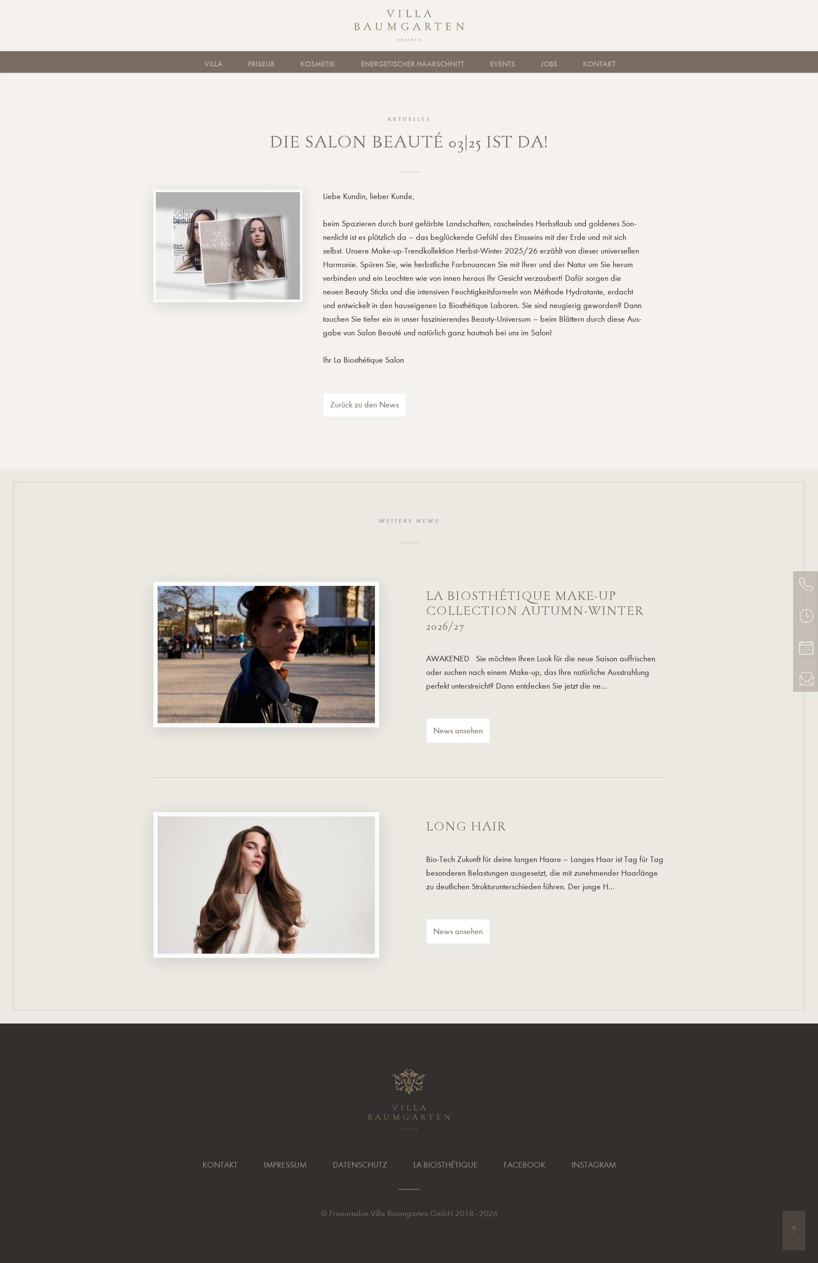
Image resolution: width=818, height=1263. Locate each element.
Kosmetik (317, 64)
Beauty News (579, 61)
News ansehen (458, 730)
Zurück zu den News (364, 404)
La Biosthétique (445, 1165)
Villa (213, 64)
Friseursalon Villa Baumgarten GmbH (391, 1213)
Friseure (230, 61)
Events (502, 64)
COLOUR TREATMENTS (464, 61)
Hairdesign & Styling (227, 61)
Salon (282, 61)
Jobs (549, 64)
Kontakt (599, 64)
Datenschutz (360, 1165)
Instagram (593, 1165)
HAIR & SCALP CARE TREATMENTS (347, 61)
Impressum (285, 1165)
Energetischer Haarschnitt (412, 64)
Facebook (524, 1165)
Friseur (261, 64)
